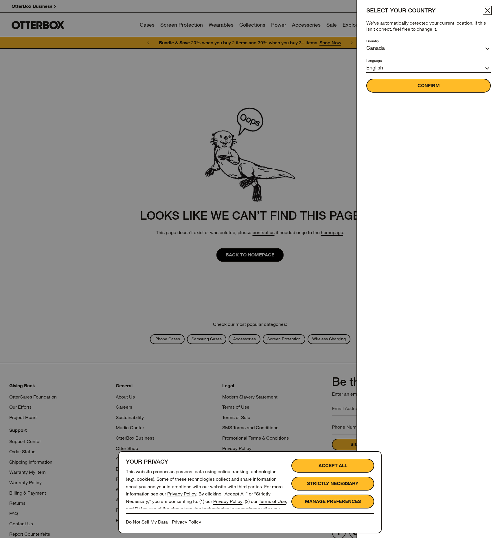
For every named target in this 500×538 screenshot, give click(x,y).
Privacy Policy (181, 494)
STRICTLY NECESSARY (333, 483)
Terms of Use (272, 501)
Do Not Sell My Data (147, 522)
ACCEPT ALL (333, 465)
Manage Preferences (333, 501)
